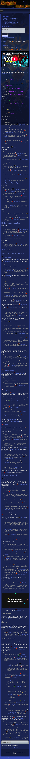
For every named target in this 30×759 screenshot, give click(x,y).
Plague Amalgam (12, 179)
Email (20, 47)
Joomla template (11, 757)
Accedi (4, 35)
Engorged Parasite (19, 675)
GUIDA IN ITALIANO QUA (15, 49)
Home (5, 41)
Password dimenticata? (8, 39)
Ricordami (4, 34)
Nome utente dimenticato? (9, 37)
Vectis (5, 45)
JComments (15, 747)
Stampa (17, 47)
